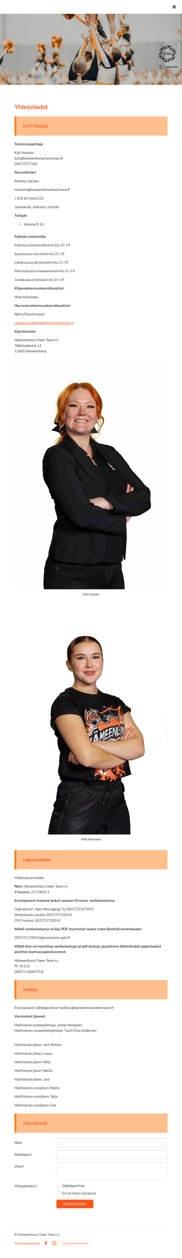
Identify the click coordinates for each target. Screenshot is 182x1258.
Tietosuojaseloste (27, 1243)
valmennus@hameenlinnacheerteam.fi (44, 323)
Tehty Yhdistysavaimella (75, 1243)
